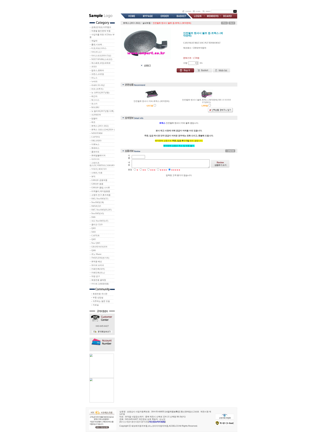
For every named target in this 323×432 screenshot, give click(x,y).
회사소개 (124, 422)
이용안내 (134, 422)
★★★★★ (175, 170)
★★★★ (163, 170)
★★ (144, 170)
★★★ (153, 170)
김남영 (162, 419)
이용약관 (143, 422)
